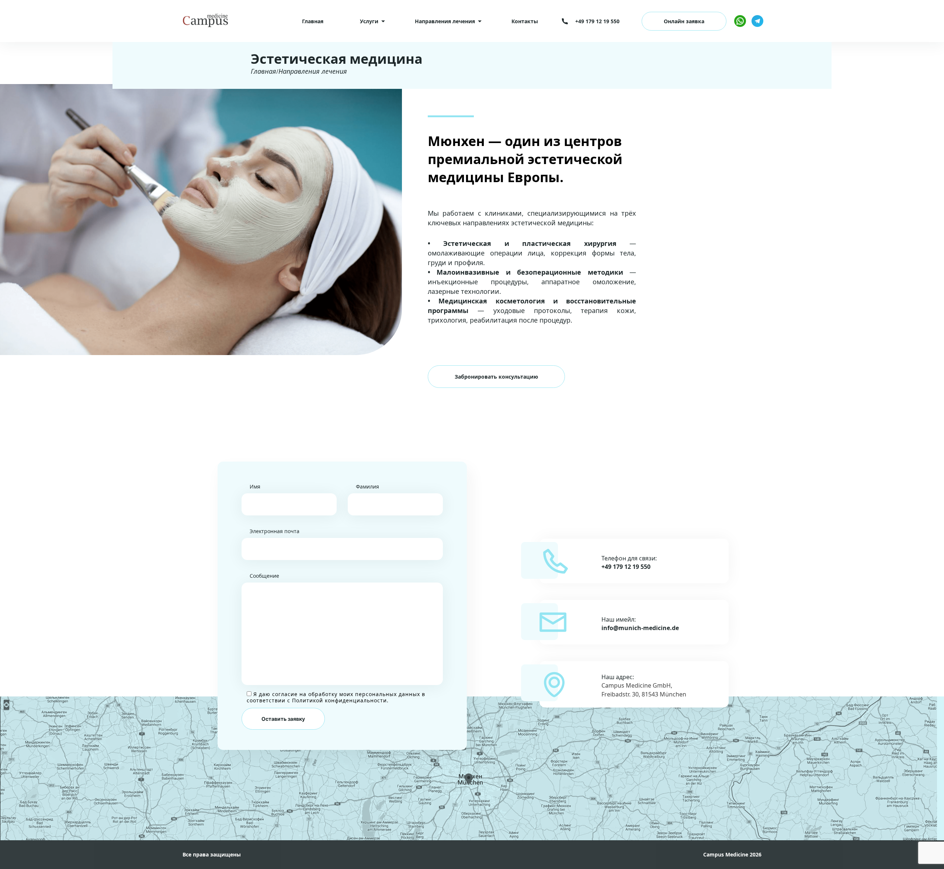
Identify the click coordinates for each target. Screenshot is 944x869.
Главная (312, 21)
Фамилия (367, 486)
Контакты (524, 21)
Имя (255, 486)
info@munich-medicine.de (640, 628)
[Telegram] (757, 21)
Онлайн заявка (684, 21)
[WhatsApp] (740, 21)
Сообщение (264, 575)
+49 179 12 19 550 (625, 567)
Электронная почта (274, 531)
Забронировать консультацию (496, 376)
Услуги (369, 21)
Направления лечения (445, 21)
